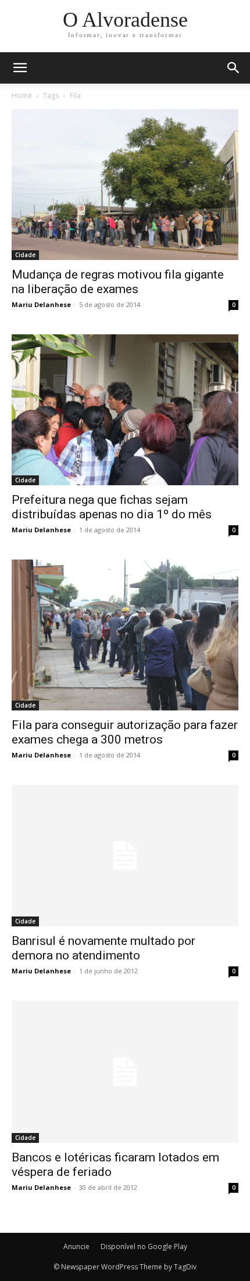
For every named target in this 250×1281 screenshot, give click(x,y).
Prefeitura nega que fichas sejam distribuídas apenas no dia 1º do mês (112, 507)
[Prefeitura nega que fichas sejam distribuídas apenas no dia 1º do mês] (125, 409)
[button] (233, 68)
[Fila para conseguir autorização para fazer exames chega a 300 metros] (125, 635)
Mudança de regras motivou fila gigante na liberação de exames (118, 282)
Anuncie (76, 1246)
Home (22, 95)
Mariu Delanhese (41, 304)
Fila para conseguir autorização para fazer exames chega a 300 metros (125, 732)
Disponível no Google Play (144, 1246)
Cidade (25, 255)
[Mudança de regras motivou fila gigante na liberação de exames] (125, 184)
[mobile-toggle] (19, 68)
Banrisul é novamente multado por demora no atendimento (103, 948)
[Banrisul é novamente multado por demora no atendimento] (125, 855)
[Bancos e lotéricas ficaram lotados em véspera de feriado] (125, 1071)
